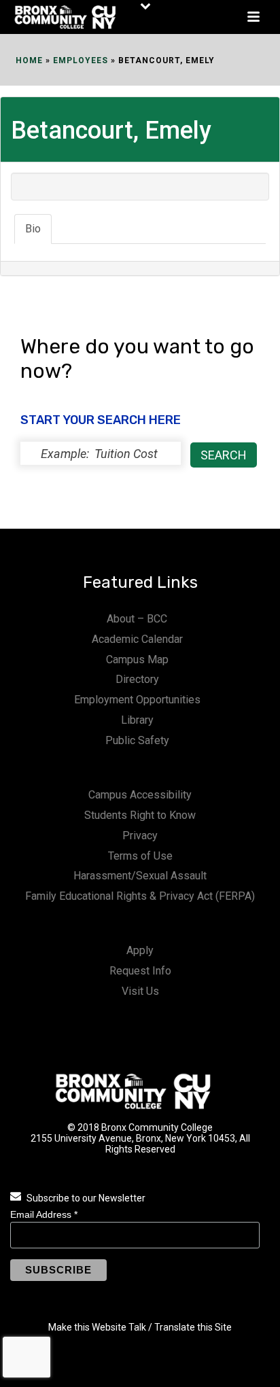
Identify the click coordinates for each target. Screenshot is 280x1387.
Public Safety (137, 740)
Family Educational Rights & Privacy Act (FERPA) (140, 896)
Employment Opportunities (137, 699)
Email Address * (43, 1214)
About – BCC (137, 618)
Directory (137, 679)
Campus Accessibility (140, 794)
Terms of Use (140, 855)
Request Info (140, 970)
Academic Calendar (137, 639)
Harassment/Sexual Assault (140, 875)
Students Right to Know (140, 815)
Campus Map (137, 659)
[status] (100, 453)
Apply (140, 950)
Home (29, 60)
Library (137, 720)
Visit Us (140, 991)
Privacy (140, 835)
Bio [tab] (33, 228)
